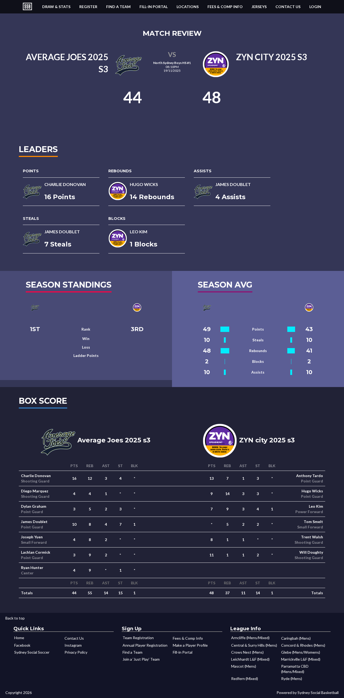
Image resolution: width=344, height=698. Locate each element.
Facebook (22, 645)
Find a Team (118, 6)
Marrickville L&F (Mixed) (300, 659)
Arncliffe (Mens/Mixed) (250, 637)
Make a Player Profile (190, 645)
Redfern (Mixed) (244, 678)
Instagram (73, 645)
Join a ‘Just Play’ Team (141, 659)
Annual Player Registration (145, 645)
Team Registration (138, 637)
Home (19, 637)
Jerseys (259, 6)
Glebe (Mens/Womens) (300, 652)
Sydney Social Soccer (31, 652)
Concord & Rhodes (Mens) (303, 645)
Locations (188, 6)
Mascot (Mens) (243, 666)
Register (88, 6)
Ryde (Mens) (291, 678)
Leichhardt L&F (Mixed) (250, 659)
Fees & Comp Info (225, 6)
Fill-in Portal (153, 6)
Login (315, 6)
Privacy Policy (75, 652)
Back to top (15, 618)
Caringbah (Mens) (296, 638)
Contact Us (287, 6)
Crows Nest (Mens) (247, 652)
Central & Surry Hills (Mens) (254, 645)
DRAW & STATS (56, 6)
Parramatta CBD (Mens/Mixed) (295, 669)
